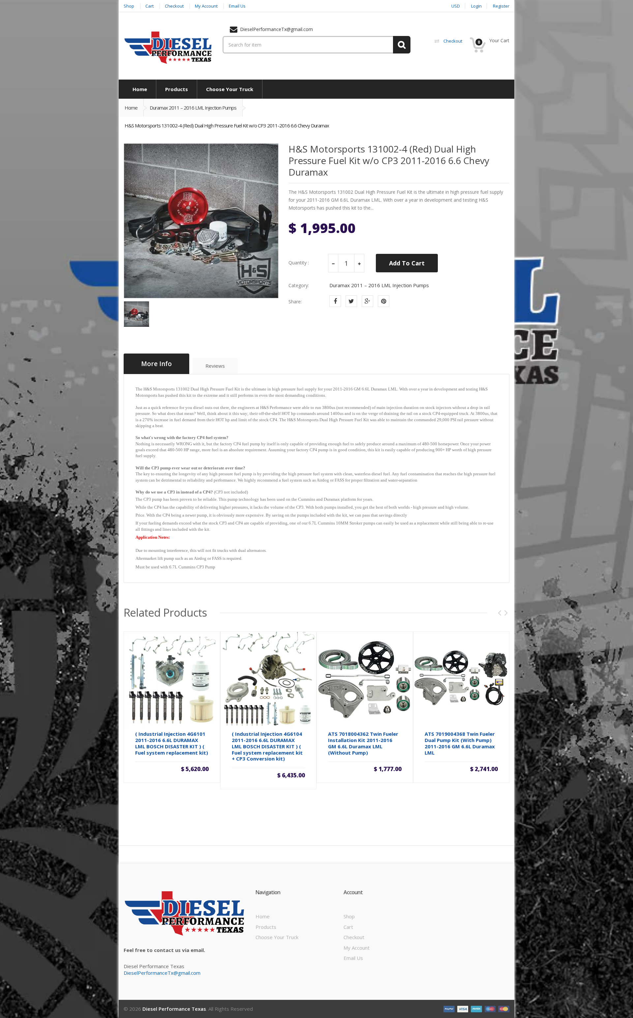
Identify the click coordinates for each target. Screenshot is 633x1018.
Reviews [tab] (215, 365)
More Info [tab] (156, 363)
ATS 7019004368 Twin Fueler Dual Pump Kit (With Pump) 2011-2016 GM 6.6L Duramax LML (460, 743)
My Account (357, 947)
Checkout (354, 937)
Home (131, 107)
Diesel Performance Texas (174, 1008)
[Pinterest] (383, 301)
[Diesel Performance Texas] (168, 47)
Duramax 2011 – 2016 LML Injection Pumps (193, 107)
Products (266, 927)
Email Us (353, 958)
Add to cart (364, 767)
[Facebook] (335, 301)
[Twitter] (351, 301)
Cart (348, 927)
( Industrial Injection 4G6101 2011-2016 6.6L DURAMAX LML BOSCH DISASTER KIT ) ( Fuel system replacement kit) (171, 743)
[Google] (367, 301)
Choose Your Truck (277, 937)
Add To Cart (407, 263)
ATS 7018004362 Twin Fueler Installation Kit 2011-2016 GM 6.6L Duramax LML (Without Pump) (363, 743)
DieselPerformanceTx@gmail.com (162, 972)
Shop (349, 916)
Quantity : (298, 263)
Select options (171, 767)
